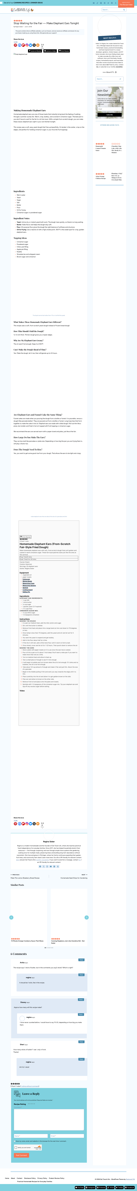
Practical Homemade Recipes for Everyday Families (34, 1181)
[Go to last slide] (11, 917)
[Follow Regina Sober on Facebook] (40, 866)
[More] (37, 44)
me (107, 65)
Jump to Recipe (35, 51)
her (80, 860)
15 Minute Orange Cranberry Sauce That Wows (27, 941)
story (17, 860)
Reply (81, 960)
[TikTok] (97, 3)
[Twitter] (108, 3)
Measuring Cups (28, 583)
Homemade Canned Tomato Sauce (101, 148)
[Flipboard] (23, 44)
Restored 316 (130, 1179)
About (13, 1178)
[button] (14, 21)
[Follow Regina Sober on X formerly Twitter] (43, 866)
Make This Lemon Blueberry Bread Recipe (25, 876)
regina (28, 977)
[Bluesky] (30, 44)
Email (53, 1136)
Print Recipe (65, 51)
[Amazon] (115, 3)
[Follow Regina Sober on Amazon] (57, 866)
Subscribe (110, 115)
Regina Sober (19, 26)
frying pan (26, 579)
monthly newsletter (42, 860)
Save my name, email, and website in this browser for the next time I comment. (41, 1141)
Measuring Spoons (29, 585)
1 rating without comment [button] (30, 1086)
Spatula (25, 587)
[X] (34, 44)
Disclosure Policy (30, 1178)
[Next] (87, 917)
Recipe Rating (20, 1104)
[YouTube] (93, 3)
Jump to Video (51, 51)
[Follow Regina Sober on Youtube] (50, 866)
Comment (18, 1107)
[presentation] (29, 913)
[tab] (45, 947)
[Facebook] (112, 3)
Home (7, 1178)
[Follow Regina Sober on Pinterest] (54, 866)
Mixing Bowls (27, 581)
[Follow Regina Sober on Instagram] (47, 866)
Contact (19, 1178)
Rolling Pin (26, 592)
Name (17, 1136)
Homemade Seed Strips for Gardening (74, 876)
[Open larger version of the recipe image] (49, 528)
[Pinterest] (104, 3)
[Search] (120, 79)
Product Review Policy (56, 1178)
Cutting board (28, 590)
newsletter (119, 67)
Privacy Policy (42, 1178)
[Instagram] (101, 3)
